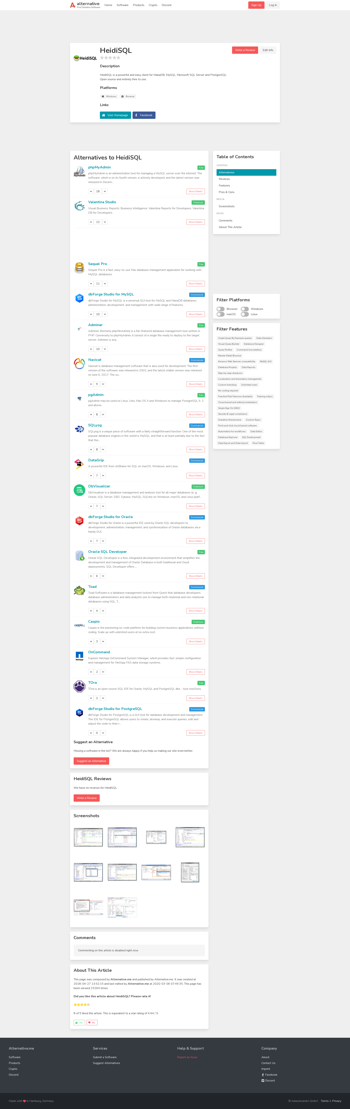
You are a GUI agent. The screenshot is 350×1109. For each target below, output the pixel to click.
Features (224, 186)
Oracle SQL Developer (107, 551)
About (265, 1057)
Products (138, 5)
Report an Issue (187, 1057)
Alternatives (226, 172)
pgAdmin (96, 394)
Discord (166, 5)
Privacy (336, 1101)
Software (123, 5)
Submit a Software (105, 1057)
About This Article (230, 227)
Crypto (153, 5)
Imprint (265, 1069)
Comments (225, 221)
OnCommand (99, 652)
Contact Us (268, 1063)
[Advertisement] (175, 28)
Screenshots (227, 206)
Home (108, 5)
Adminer (95, 324)
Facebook (146, 115)
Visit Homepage (117, 115)
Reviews (224, 179)
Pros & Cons (226, 192)
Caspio (94, 621)
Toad (92, 586)
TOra (92, 682)
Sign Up (256, 5)
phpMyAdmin (99, 167)
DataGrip (96, 460)
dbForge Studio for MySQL (111, 294)
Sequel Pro (97, 263)
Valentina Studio (102, 202)
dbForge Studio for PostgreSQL (115, 708)
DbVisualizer (99, 486)
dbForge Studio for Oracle (110, 516)
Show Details (196, 191)
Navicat (94, 359)
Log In (273, 5)
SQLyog (95, 425)
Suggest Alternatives (106, 1063)
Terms (325, 1101)
